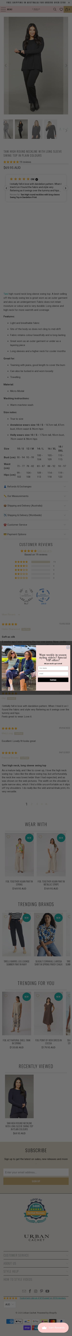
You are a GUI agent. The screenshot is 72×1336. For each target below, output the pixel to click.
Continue (53, 680)
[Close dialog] (67, 647)
